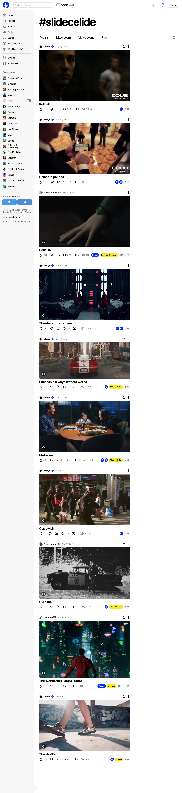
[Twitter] (9, 202)
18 (127, 607)
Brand (24, 210)
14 (127, 109)
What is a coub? (15, 49)
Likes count (63, 37)
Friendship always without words (63, 382)
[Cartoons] (17, 118)
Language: (11, 217)
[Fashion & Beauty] (17, 169)
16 (127, 533)
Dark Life (45, 250)
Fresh (104, 37)
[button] (173, 37)
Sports (119, 759)
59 (127, 686)
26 (127, 387)
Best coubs (13, 32)
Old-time (45, 602)
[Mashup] (17, 95)
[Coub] (6, 5)
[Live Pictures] (17, 129)
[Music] (17, 135)
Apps (17, 210)
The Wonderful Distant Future (60, 681)
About (5, 210)
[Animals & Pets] (17, 78)
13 (127, 759)
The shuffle (47, 754)
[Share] (124, 46)
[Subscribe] (29, 100)
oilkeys (47, 46)
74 (128, 255)
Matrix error (48, 455)
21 (127, 328)
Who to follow (14, 43)
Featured (12, 26)
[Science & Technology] (17, 146)
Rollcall (44, 104)
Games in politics (51, 177)
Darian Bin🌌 (50, 617)
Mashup (111, 686)
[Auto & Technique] (17, 180)
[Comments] (58, 109)
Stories (11, 37)
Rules (21, 212)
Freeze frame (50, 544)
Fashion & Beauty (109, 255)
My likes (11, 57)
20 (127, 182)
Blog (12, 210)
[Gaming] (17, 112)
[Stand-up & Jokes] (17, 89)
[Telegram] (24, 202)
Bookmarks (13, 63)
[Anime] (17, 101)
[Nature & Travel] (17, 163)
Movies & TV (115, 387)
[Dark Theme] (152, 5)
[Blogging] (17, 84)
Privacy (13, 212)
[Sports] (17, 141)
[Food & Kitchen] (17, 152)
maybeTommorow (52, 193)
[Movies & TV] (17, 106)
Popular (11, 20)
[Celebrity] (17, 158)
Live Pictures (116, 607)
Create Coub (67, 4)
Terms (6, 212)
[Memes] (17, 186)
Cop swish (46, 528)
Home (10, 15)
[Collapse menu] (35, 788)
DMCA (28, 212)
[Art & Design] (17, 123)
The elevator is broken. (56, 323)
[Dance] (17, 175)
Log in (173, 5)
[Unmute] (43, 242)
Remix (95, 255)
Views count (86, 37)
